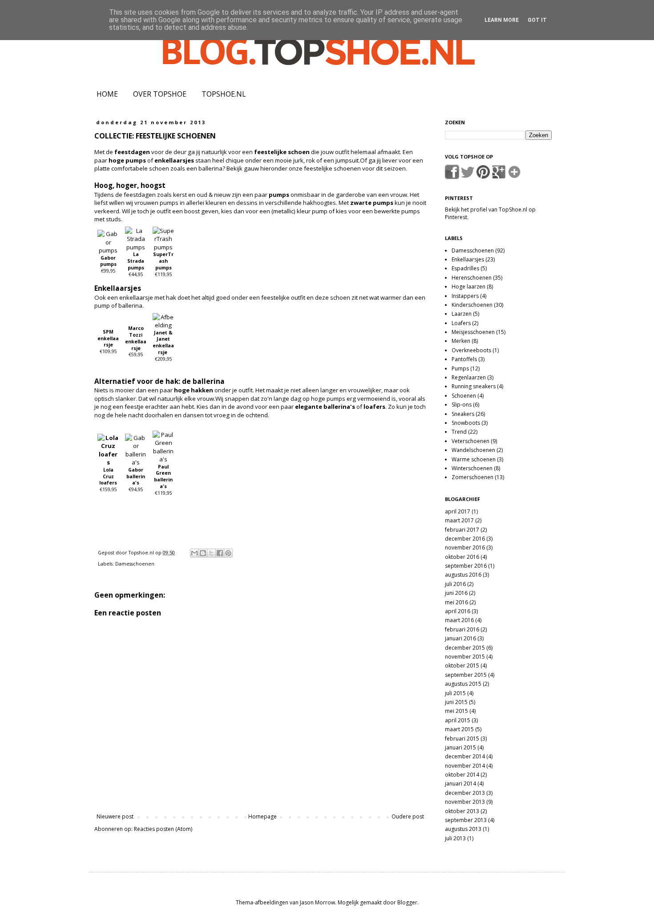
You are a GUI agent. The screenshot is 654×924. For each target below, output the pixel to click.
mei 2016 (456, 602)
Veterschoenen (470, 441)
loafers (374, 407)
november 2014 (465, 765)
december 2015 (465, 647)
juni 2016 (456, 593)
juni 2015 (456, 702)
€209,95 (163, 346)
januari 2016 (460, 638)
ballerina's (339, 407)
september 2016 (466, 566)
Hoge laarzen (468, 286)
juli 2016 (455, 584)
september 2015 (466, 675)
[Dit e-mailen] (194, 553)
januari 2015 (460, 747)
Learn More (501, 20)
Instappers (465, 296)
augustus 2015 (463, 684)
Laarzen (462, 313)
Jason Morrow (317, 902)
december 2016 (465, 538)
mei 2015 (456, 711)
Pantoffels (464, 359)
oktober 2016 (462, 557)
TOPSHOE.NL (224, 94)
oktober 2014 (462, 774)
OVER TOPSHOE (159, 94)
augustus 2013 (463, 829)
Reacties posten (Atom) (163, 829)
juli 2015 (455, 693)
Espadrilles (465, 268)
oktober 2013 (462, 811)
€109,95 (108, 341)
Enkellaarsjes (468, 259)
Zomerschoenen (472, 477)
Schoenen (464, 395)
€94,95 (135, 480)
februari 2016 (462, 629)
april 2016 (457, 611)
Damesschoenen (134, 563)
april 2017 (457, 511)
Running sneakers (474, 386)
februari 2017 (462, 529)
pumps (279, 195)
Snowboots (466, 423)
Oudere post (408, 816)
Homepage (262, 816)
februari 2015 (462, 738)
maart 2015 (459, 729)
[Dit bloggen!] (202, 553)
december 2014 (465, 756)
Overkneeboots (471, 350)
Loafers (461, 323)
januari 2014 (460, 783)
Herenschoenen (472, 277)
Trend (459, 432)
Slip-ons (462, 404)
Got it (537, 20)
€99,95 (108, 264)
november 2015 (465, 656)
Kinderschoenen (472, 305)
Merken (461, 341)
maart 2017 (459, 520)
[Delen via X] (211, 553)
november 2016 (465, 547)
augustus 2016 (463, 574)
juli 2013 (455, 838)
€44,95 (135, 264)
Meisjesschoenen (473, 332)
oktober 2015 (462, 665)
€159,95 (108, 480)
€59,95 (135, 341)
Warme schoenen (474, 459)
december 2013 (465, 793)
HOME (107, 94)
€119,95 (163, 264)
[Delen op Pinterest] (228, 553)
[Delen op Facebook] (219, 553)
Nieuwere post (115, 816)
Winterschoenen (472, 468)
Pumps (460, 368)
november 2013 (465, 802)
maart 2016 (459, 620)
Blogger (407, 902)
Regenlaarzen (469, 377)
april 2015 (457, 720)
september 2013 (466, 820)
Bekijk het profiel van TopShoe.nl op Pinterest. (490, 213)
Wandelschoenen (473, 450)
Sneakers (463, 414)
